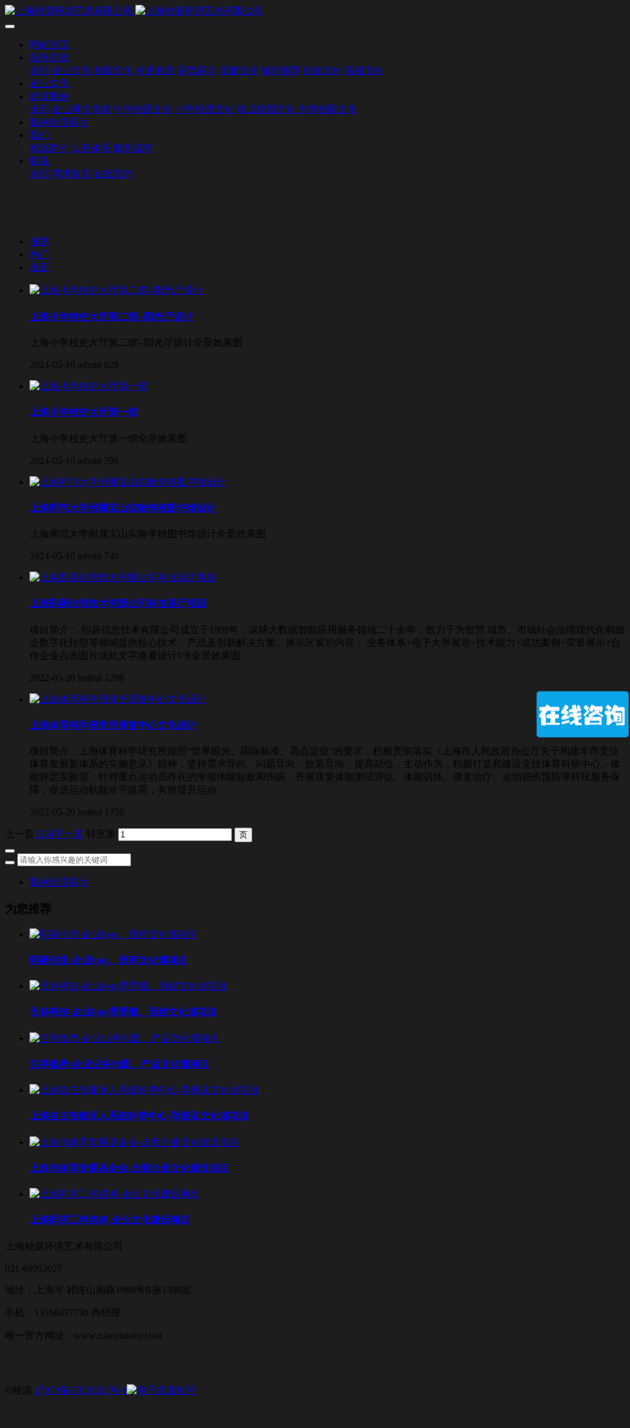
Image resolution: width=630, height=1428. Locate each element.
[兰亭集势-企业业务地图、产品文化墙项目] (125, 1038)
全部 (39, 70)
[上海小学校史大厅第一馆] (89, 386)
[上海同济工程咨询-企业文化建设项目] (115, 1194)
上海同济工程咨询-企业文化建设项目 (110, 1220)
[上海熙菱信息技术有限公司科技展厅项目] (123, 577)
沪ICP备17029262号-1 (80, 1390)
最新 (39, 267)
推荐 (39, 241)
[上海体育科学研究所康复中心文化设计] (118, 699)
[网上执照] (161, 1390)
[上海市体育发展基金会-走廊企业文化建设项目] (134, 1142)
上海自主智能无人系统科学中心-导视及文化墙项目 (139, 1116)
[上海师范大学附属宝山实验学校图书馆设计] (128, 482)
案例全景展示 (59, 882)
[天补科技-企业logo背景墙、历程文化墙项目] (128, 986)
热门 (39, 254)
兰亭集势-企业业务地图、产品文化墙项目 (120, 1064)
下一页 (69, 834)
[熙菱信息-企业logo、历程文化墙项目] (113, 934)
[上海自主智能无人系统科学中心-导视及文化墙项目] (144, 1090)
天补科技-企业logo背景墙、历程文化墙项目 (123, 1012)
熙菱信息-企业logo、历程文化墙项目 (109, 960)
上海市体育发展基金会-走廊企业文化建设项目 (129, 1168)
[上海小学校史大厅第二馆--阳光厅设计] (116, 290)
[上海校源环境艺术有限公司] (315, 11)
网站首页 (49, 44)
